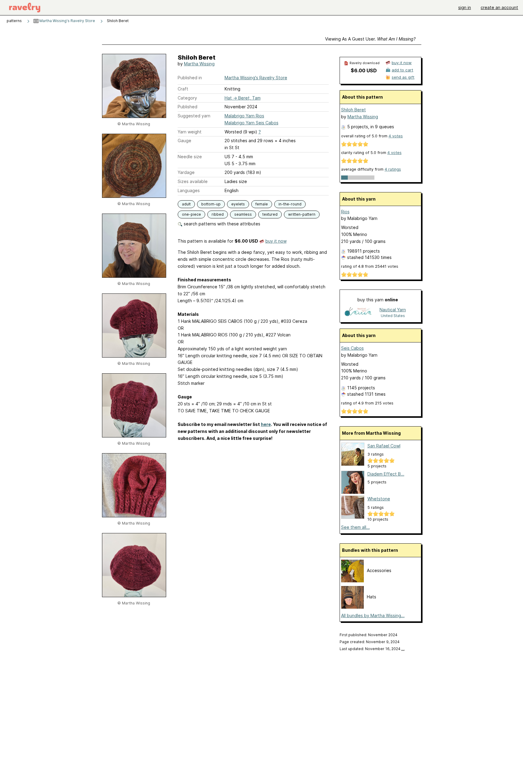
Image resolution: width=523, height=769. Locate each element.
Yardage (186, 172)
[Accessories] (352, 580)
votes (396, 136)
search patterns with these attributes (221, 223)
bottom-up (211, 204)
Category (187, 97)
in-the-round (289, 204)
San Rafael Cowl (383, 445)
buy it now (276, 241)
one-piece (191, 214)
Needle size (190, 156)
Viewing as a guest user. (370, 38)
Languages (189, 190)
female (261, 204)
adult (186, 204)
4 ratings (393, 169)
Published (187, 106)
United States (393, 315)
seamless (243, 214)
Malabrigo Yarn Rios (244, 115)
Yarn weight (190, 131)
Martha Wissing (199, 63)
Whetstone (378, 498)
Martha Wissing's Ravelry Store (66, 20)
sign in (464, 7)
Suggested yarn (194, 115)
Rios (345, 211)
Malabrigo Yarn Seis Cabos (251, 122)
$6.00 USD (364, 70)
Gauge (184, 140)
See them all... (355, 527)
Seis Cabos (352, 348)
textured (270, 214)
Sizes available (193, 181)
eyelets (238, 204)
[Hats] (352, 607)
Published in (190, 77)
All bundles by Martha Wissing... (373, 615)
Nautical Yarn (393, 309)
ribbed (218, 214)
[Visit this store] (358, 312)
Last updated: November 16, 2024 (372, 648)
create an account (499, 7)
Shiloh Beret (353, 109)
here (266, 424)
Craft (183, 88)
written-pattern (301, 214)
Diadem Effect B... (385, 473)
